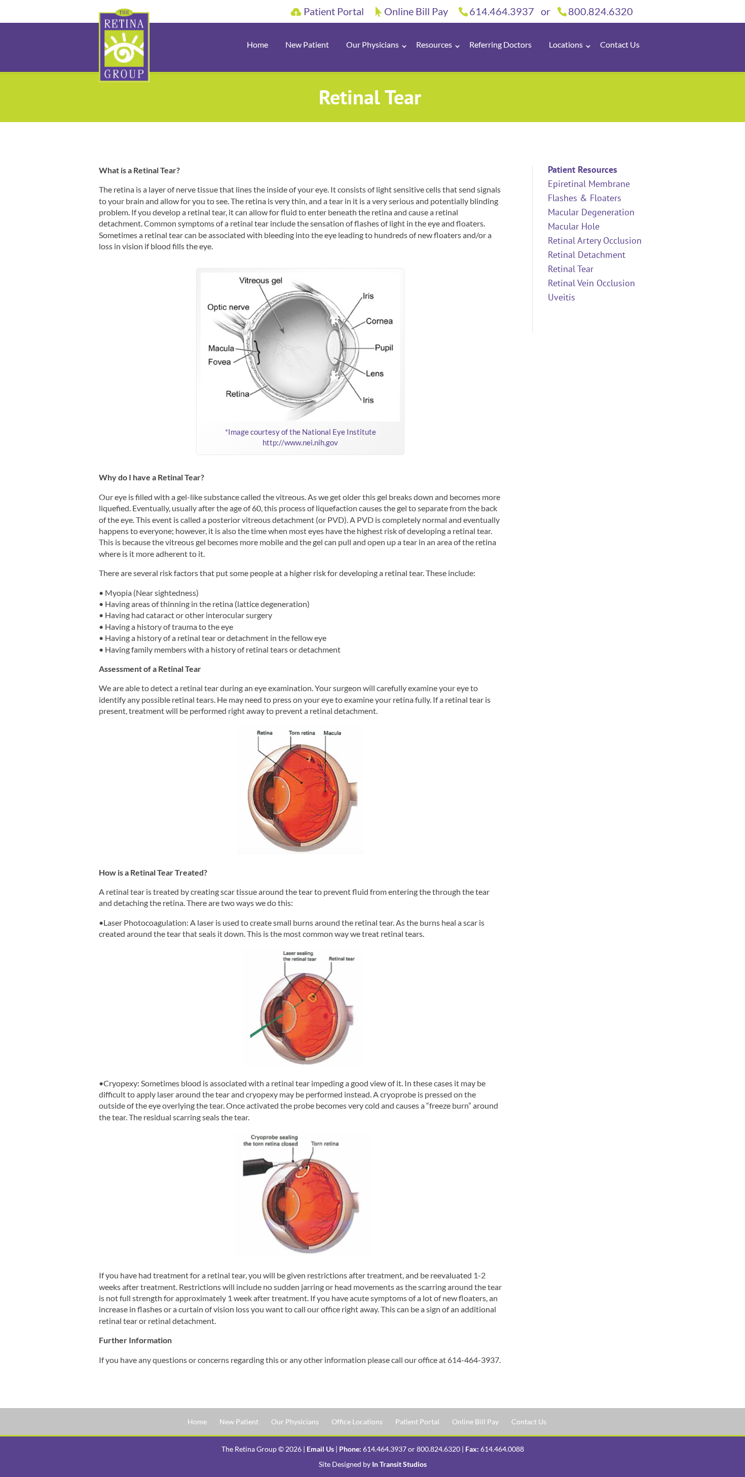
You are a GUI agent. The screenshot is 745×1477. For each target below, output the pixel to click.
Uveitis (561, 297)
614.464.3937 (501, 11)
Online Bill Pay (416, 12)
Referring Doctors (500, 44)
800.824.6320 (600, 11)
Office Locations (357, 1421)
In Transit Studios (399, 1464)
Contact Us (620, 44)
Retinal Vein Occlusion (591, 283)
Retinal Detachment (586, 254)
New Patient (307, 44)
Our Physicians (295, 1421)
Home (257, 44)
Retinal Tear (570, 269)
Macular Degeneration (591, 212)
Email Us (320, 1449)
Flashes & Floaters (584, 198)
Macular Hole (574, 226)
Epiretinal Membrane (589, 184)
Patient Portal (334, 12)
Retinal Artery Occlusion (595, 240)
